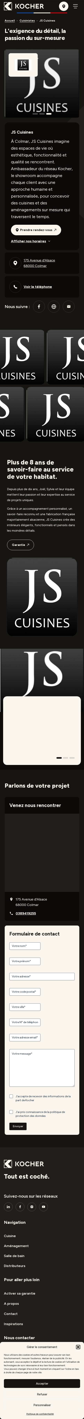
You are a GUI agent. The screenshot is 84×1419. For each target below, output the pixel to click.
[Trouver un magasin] (63, 6)
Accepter (42, 1383)
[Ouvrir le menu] (75, 6)
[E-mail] (69, 307)
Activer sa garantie (19, 1293)
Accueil (10, 20)
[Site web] (54, 307)
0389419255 (26, 913)
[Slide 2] (65, 758)
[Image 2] (42, 114)
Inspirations (13, 1324)
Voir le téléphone (38, 287)
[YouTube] (43, 1206)
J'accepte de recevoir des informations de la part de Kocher (43, 1098)
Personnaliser (42, 1405)
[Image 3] (49, 114)
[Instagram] (31, 1206)
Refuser (42, 1394)
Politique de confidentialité (40, 1414)
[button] (78, 1347)
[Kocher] (24, 6)
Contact (11, 1314)
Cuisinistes (27, 20)
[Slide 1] (59, 758)
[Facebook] (39, 307)
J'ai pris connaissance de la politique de (40, 1114)
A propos (11, 1303)
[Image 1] (35, 114)
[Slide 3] (72, 758)
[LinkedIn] (8, 1206)
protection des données (31, 1116)
